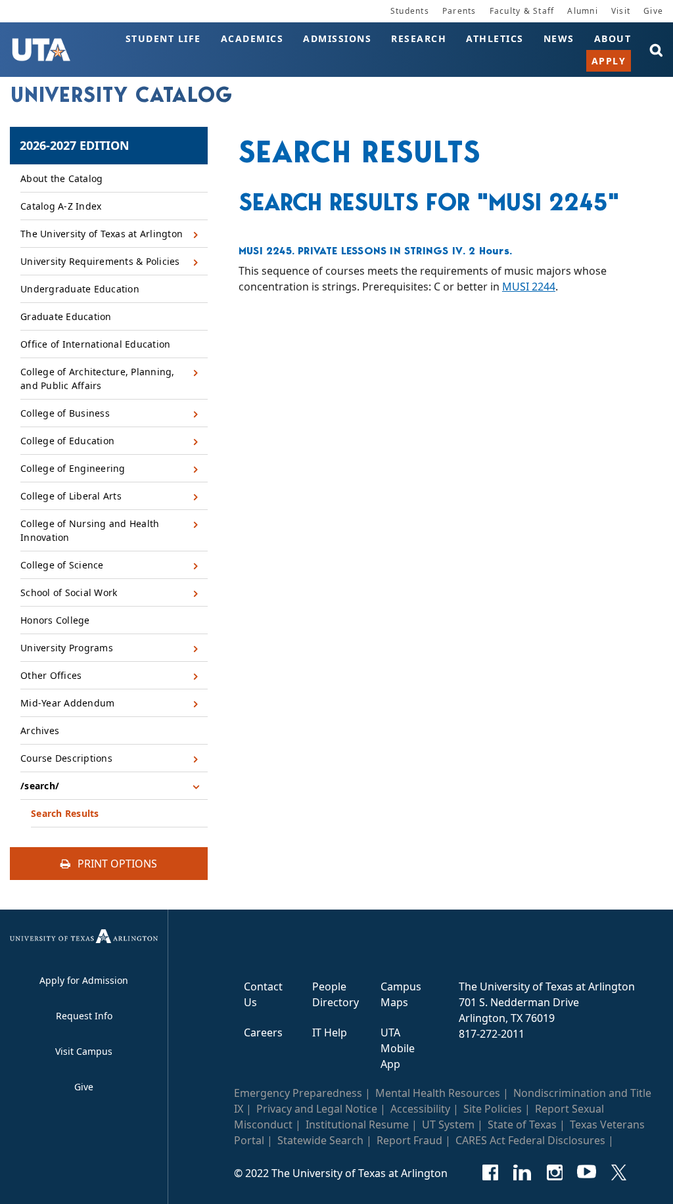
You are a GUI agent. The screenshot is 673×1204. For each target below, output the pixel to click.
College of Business (65, 413)
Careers (263, 1032)
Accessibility (420, 1108)
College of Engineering (73, 468)
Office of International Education (95, 344)
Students (409, 10)
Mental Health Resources (437, 1093)
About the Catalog (61, 178)
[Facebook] (489, 1172)
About (613, 38)
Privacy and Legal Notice (316, 1108)
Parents (459, 10)
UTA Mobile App (398, 1048)
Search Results (65, 813)
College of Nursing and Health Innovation (89, 530)
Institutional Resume (357, 1124)
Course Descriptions (66, 758)
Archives (39, 730)
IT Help (329, 1032)
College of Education (67, 440)
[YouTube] (586, 1172)
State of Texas (522, 1124)
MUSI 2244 (528, 286)
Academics (252, 38)
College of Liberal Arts (71, 496)
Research (418, 38)
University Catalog (122, 94)
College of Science (62, 565)
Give (653, 10)
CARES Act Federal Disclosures (530, 1140)
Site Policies (492, 1108)
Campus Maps (401, 994)
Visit (620, 10)
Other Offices (50, 675)
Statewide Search (320, 1140)
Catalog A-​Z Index (60, 206)
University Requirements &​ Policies (100, 261)
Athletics (495, 38)
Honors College (55, 620)
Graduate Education (66, 316)
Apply (609, 61)
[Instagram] (554, 1172)
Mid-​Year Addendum (67, 703)
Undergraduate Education (79, 289)
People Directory (335, 994)
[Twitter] (618, 1172)
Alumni (582, 10)
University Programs (66, 647)
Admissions (337, 38)
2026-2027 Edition (74, 145)
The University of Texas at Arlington (101, 233)
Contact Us (263, 994)
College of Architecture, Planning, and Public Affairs (97, 378)
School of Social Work (68, 592)
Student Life (163, 38)
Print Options (116, 863)
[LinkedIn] (522, 1172)
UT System (448, 1124)
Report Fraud (409, 1140)
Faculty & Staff (522, 10)
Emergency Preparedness (298, 1093)
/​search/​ (39, 785)
